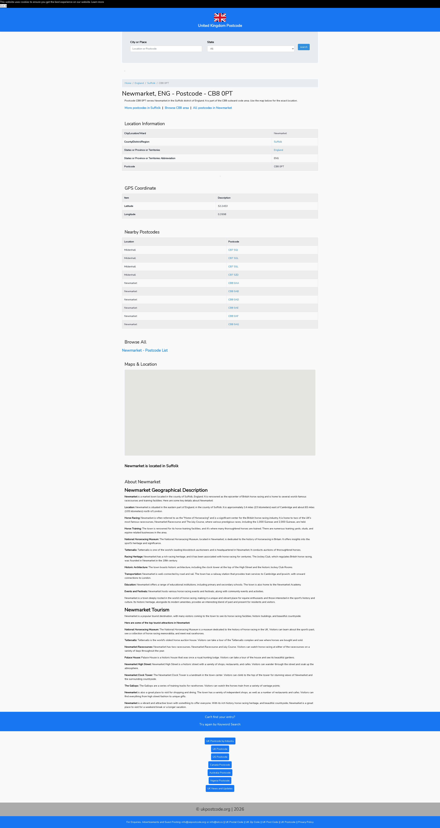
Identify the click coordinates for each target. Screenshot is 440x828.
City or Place (138, 42)
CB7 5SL (233, 266)
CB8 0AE (233, 307)
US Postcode (220, 757)
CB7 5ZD (233, 274)
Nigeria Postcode (220, 780)
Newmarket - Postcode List (145, 350)
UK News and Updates (220, 788)
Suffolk (151, 83)
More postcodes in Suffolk (143, 108)
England (139, 83)
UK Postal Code (234, 822)
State (210, 42)
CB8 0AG (233, 324)
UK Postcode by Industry (220, 741)
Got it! (3, 6)
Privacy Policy (306, 822)
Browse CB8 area (177, 108)
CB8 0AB (233, 291)
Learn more (97, 2)
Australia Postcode (220, 772)
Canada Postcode (220, 764)
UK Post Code (270, 822)
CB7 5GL (233, 258)
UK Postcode (220, 749)
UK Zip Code (253, 822)
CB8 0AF (233, 316)
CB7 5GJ (233, 250)
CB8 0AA (233, 283)
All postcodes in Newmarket (212, 108)
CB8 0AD (233, 299)
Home (128, 83)
